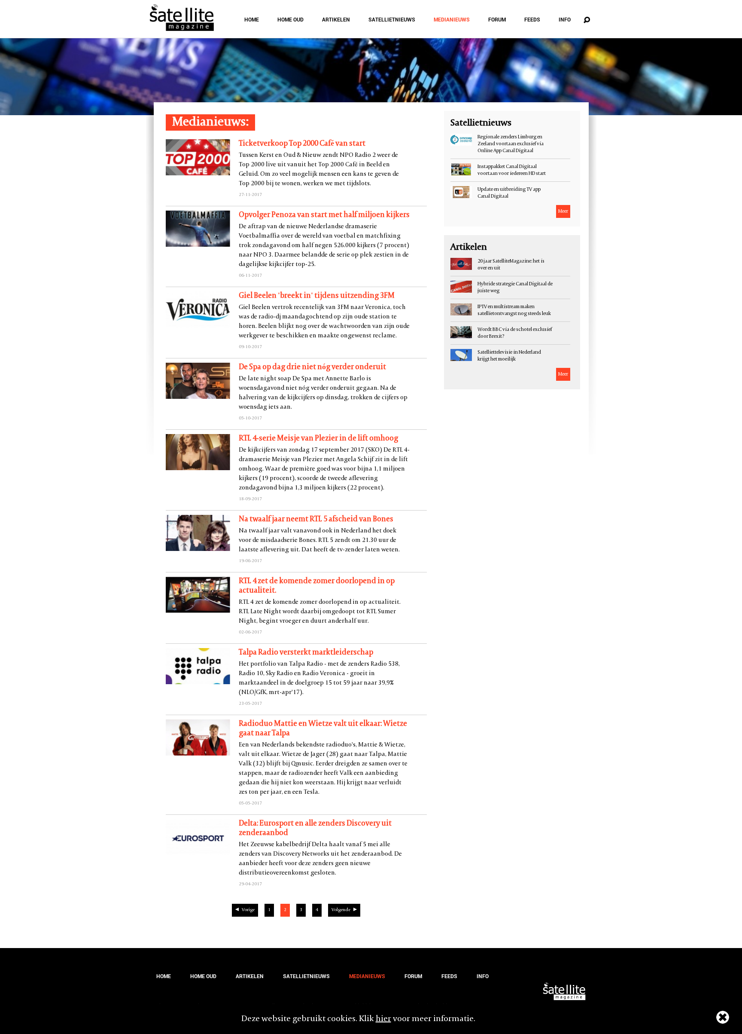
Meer (563, 211)
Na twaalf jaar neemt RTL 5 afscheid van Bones (316, 519)
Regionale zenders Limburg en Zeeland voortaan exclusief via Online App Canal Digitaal (510, 144)
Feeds (532, 19)
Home (251, 19)
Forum (497, 19)
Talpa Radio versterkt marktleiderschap (306, 652)
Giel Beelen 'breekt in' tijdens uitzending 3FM (317, 296)
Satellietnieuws (391, 19)
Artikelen (336, 19)
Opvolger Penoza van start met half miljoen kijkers (324, 215)
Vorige (248, 910)
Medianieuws (452, 19)
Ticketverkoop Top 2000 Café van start (302, 143)
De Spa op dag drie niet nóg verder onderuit (312, 367)
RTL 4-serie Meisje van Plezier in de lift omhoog (318, 438)
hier (383, 1019)
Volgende (340, 910)
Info (565, 19)
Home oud (290, 19)
